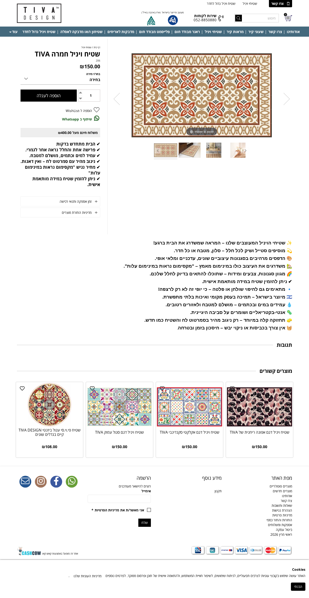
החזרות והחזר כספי (279, 520)
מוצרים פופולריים (281, 486)
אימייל (146, 491)
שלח (144, 522)
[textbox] (190, 478)
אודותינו (293, 31)
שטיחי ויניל (250, 3)
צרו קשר (277, 3)
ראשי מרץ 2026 (281, 534)
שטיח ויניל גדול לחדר (221, 3)
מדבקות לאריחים (120, 31)
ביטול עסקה (284, 529)
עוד (15, 31)
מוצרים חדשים (282, 491)
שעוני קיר (256, 31)
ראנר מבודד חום (187, 31)
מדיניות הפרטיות (107, 510)
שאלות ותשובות (282, 505)
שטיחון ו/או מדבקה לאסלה (81, 31)
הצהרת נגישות (282, 510)
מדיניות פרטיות (282, 515)
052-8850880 (205, 19)
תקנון (218, 491)
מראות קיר (235, 31)
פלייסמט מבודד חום (154, 31)
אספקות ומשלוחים (280, 524)
